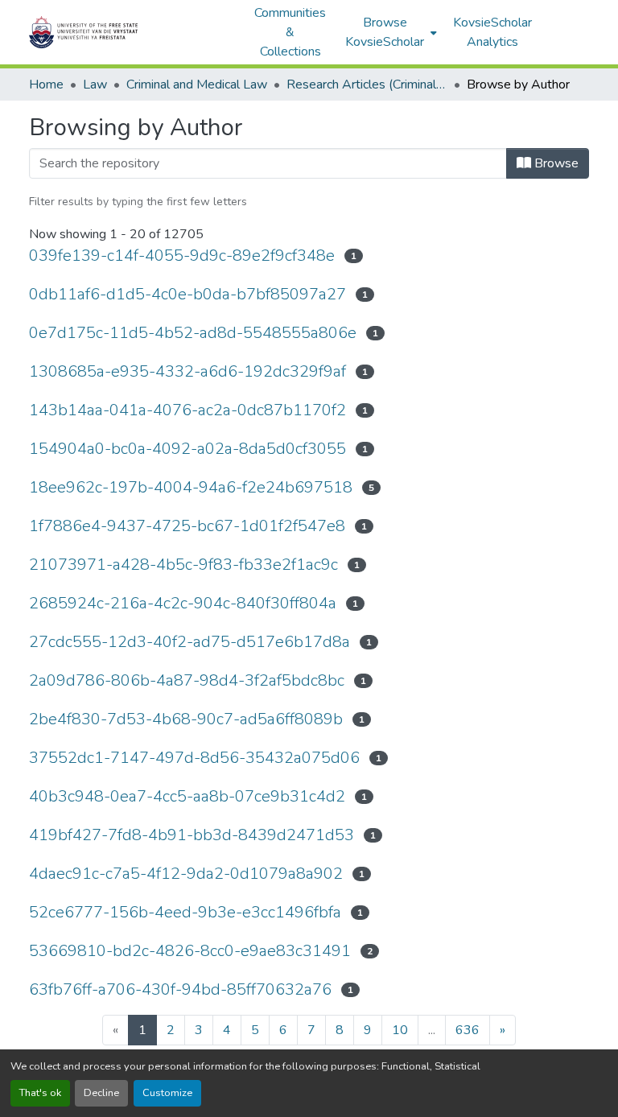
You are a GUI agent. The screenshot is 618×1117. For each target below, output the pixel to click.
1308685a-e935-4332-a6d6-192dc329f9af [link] (187, 371)
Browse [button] (555, 163)
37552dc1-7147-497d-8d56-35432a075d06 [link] (194, 758)
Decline (101, 1093)
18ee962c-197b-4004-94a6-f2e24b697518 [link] (190, 487)
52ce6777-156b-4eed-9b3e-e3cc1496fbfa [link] (185, 912)
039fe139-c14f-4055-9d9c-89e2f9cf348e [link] (182, 255)
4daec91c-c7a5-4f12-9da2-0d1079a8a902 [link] (186, 873)
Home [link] (46, 84)
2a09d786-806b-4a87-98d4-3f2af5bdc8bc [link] (186, 680)
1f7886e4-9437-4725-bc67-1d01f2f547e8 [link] (187, 526)
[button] (133, 32)
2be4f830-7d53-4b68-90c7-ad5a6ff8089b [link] (186, 719)
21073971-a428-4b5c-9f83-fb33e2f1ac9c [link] (183, 564)
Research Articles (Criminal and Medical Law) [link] (366, 84)
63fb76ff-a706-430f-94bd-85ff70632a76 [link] (180, 989)
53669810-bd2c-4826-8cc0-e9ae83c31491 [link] (190, 951)
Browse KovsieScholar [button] (384, 32)
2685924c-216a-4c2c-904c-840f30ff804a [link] (182, 603)
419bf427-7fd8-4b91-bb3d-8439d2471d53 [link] (191, 835)
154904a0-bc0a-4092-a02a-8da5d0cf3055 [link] (187, 449)
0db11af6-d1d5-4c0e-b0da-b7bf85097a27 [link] (187, 294)
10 (400, 1030)
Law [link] (95, 84)
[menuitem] (389, 32)
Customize (167, 1093)
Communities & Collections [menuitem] (290, 32)
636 (467, 1030)
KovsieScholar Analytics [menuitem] (492, 32)
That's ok (40, 1093)
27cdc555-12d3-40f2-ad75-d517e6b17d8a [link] (189, 642)
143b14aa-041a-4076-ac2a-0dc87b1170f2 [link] (187, 410)
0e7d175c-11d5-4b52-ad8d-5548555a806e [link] (192, 333)
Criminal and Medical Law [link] (196, 84)
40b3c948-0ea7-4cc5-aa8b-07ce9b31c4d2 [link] (187, 796)
